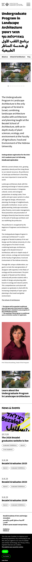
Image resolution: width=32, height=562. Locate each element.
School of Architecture (17, 57)
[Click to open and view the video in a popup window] (16, 379)
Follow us (6, 531)
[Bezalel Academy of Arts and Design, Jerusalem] (12, 4)
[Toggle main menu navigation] (28, 4)
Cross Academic (8, 449)
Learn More (5, 560)
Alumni (22, 445)
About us (5, 57)
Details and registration (10, 160)
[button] (8, 86)
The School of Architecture (11, 300)
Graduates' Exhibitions (10, 445)
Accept (5, 551)
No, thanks (6, 556)
